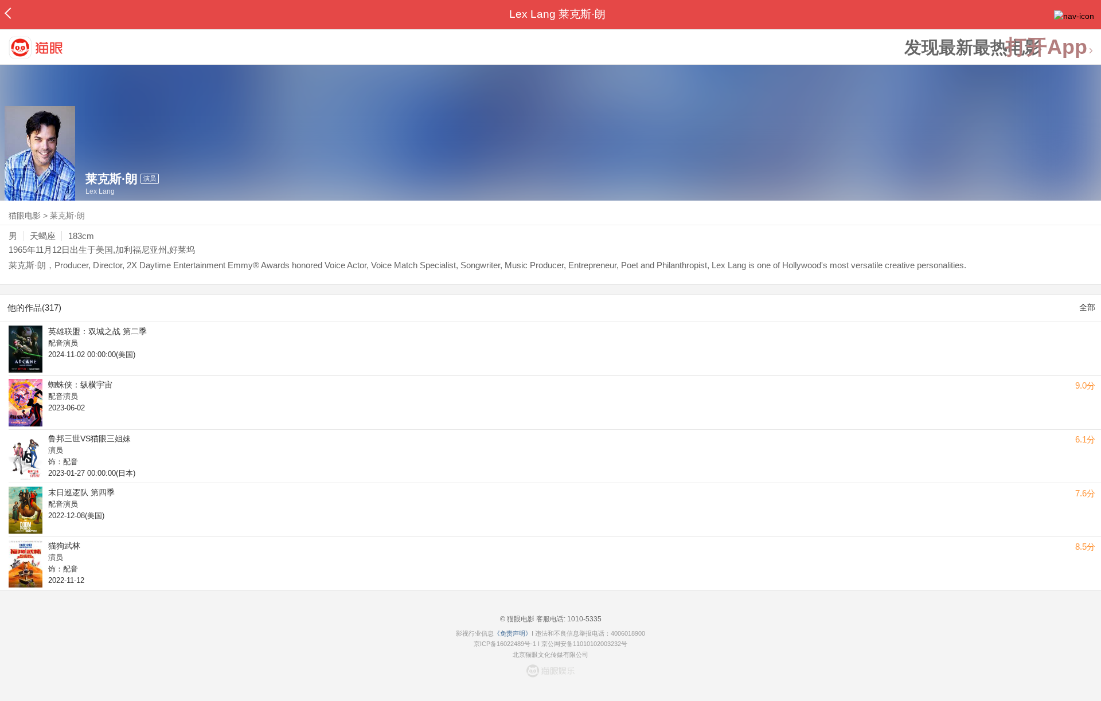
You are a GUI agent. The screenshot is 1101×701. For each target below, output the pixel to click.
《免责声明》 (513, 633)
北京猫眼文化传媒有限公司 (550, 654)
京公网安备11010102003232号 (584, 643)
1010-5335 (583, 619)
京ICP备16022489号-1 (505, 643)
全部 (1087, 307)
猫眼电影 (25, 215)
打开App (1046, 47)
